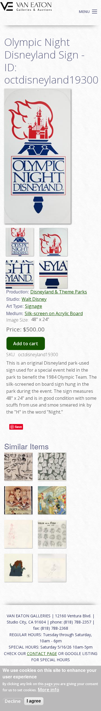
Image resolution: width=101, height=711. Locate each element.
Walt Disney (34, 299)
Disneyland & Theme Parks (58, 292)
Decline (13, 701)
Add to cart (25, 343)
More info (48, 690)
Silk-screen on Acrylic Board (54, 313)
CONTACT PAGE (42, 653)
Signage (33, 306)
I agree (34, 701)
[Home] (26, 6)
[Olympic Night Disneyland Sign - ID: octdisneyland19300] (37, 155)
